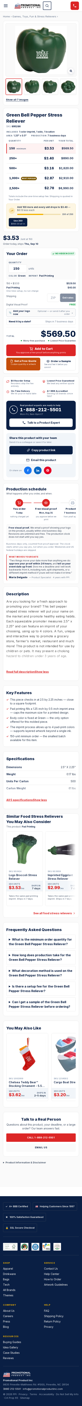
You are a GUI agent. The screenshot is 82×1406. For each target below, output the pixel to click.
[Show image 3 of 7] (50, 86)
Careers (8, 1316)
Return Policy (52, 1321)
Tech (6, 1284)
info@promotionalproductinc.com (43, 1388)
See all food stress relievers (52, 913)
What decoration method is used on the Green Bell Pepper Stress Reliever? (40, 973)
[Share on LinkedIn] (38, 470)
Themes (8, 1295)
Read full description (20, 671)
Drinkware (9, 1274)
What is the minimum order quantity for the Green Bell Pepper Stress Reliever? (40, 942)
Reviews (8, 1358)
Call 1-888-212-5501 (41, 1137)
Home (6, 16)
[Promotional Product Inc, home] (27, 6)
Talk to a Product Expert (43, 422)
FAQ (46, 1310)
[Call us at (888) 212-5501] (75, 6)
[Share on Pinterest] (47, 470)
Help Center (51, 1274)
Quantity (15, 262)
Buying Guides (12, 1342)
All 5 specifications (19, 800)
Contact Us (51, 1268)
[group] (41, 869)
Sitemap (25, 1397)
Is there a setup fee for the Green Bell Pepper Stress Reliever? (39, 988)
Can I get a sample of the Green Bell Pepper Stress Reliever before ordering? (39, 1004)
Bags (6, 1279)
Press (6, 1321)
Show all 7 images (17, 99)
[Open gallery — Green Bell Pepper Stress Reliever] (41, 49)
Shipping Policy (54, 1316)
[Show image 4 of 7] (68, 86)
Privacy (48, 1326)
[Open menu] (6, 6)
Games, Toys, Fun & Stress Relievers (34, 16)
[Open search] (47, 6)
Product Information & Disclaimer (26, 1162)
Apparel (8, 1268)
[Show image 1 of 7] (14, 86)
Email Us (41, 1147)
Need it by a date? (41, 321)
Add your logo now (41, 312)
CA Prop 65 (11, 1397)
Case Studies (11, 1352)
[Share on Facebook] (28, 470)
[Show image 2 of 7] (32, 86)
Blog (6, 1326)
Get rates (67, 297)
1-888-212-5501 (40, 409)
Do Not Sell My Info (67, 1394)
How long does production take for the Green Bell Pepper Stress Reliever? (40, 957)
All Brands (9, 1290)
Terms (33, 1394)
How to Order (52, 1279)
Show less (42, 671)
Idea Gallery (10, 1347)
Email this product (43, 460)
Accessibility (46, 1394)
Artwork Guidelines (56, 1284)
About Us (8, 1310)
